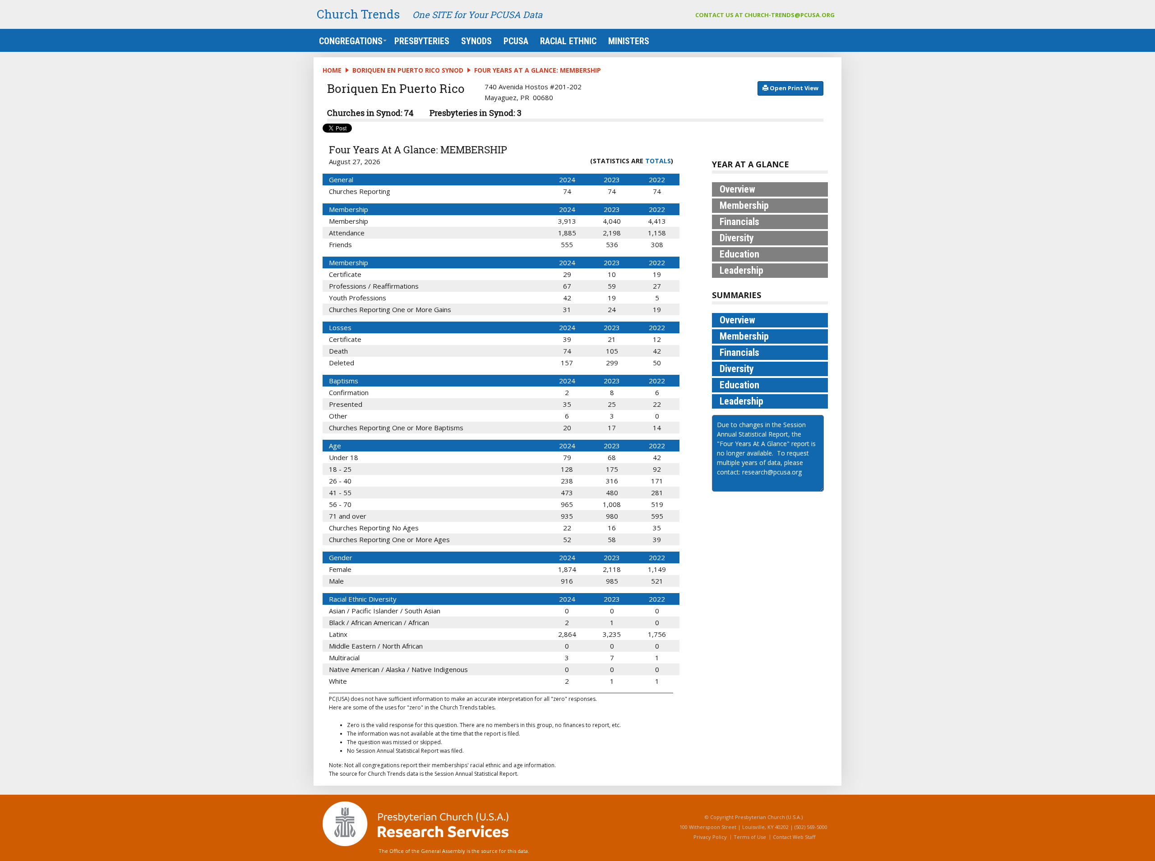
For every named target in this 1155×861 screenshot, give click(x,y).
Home (332, 70)
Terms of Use (750, 836)
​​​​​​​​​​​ (793, 88)
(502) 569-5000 (811, 827)
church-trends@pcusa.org (789, 15)
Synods (476, 41)
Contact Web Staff (794, 836)
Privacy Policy (710, 836)
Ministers (628, 41)
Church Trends (358, 14)
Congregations (351, 41)
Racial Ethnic (568, 41)
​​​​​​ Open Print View (793, 88)
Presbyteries (421, 41)
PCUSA (516, 41)
